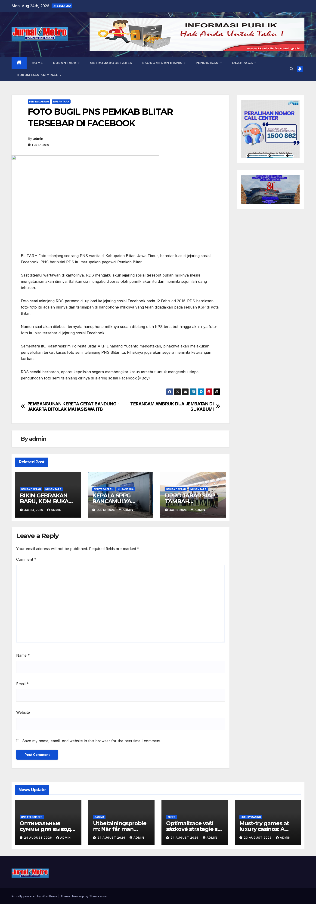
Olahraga (243, 63)
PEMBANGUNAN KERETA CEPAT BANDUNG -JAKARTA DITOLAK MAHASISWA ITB (73, 406)
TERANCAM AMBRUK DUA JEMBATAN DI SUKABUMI (172, 406)
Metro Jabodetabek (111, 63)
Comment (26, 559)
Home (37, 63)
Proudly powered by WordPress (35, 896)
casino (99, 817)
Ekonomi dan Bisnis (162, 63)
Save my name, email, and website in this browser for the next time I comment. (91, 740)
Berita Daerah (39, 101)
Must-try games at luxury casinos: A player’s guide (264, 829)
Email (22, 683)
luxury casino (251, 817)
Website (23, 712)
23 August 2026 (258, 837)
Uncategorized (32, 817)
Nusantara (65, 63)
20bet (171, 817)
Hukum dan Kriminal (38, 75)
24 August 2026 (38, 837)
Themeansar (98, 896)
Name (23, 655)
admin (38, 139)
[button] (291, 69)
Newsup (78, 896)
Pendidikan (208, 63)
